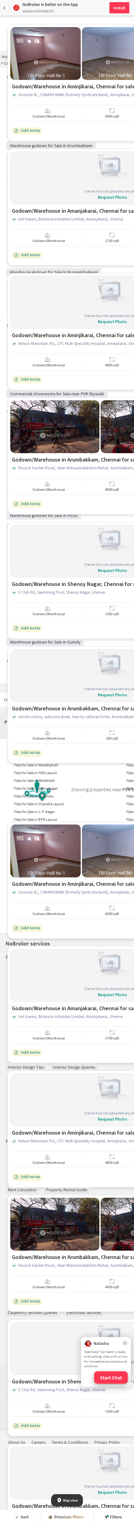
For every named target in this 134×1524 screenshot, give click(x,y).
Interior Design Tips (26, 1067)
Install (119, 8)
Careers (38, 1442)
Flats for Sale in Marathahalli (36, 765)
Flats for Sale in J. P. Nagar (34, 811)
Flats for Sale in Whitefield (34, 780)
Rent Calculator (22, 1189)
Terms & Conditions (70, 1442)
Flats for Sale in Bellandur (34, 796)
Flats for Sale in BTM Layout (35, 819)
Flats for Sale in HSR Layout (35, 772)
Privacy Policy (107, 1442)
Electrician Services (83, 1312)
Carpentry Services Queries (32, 1312)
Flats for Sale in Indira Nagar (36, 788)
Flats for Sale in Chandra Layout (39, 803)
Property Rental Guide (66, 1189)
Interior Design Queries (74, 1067)
